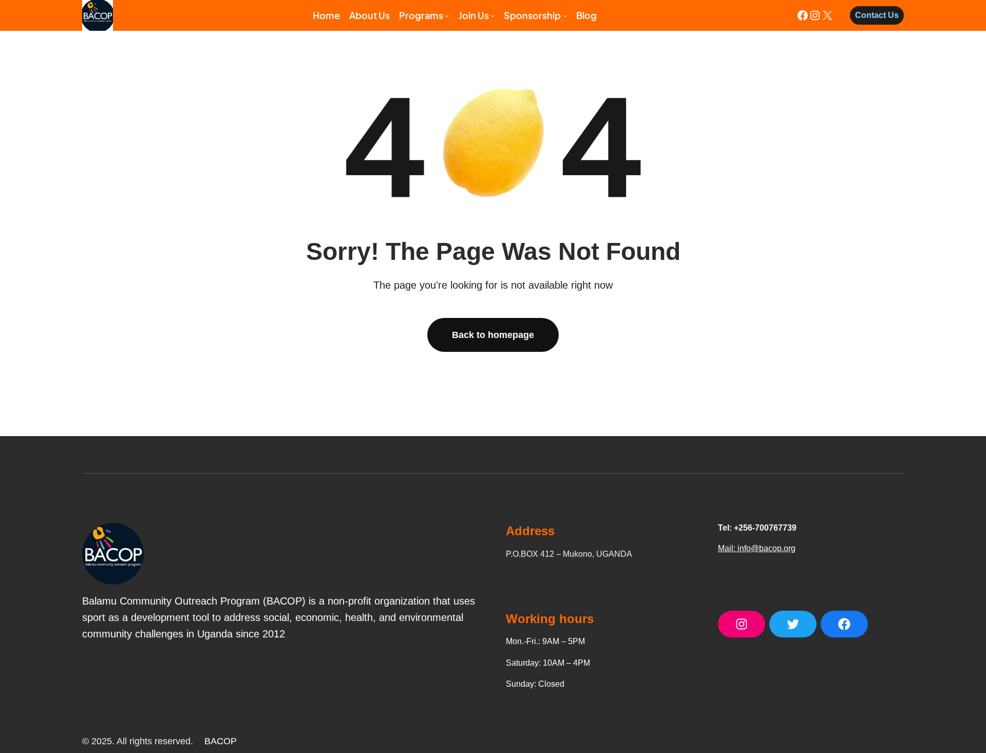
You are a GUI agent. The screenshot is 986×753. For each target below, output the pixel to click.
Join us (474, 15)
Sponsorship (532, 15)
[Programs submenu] (447, 15)
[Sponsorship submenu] (565, 15)
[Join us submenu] (492, 15)
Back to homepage (493, 335)
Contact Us (877, 15)
